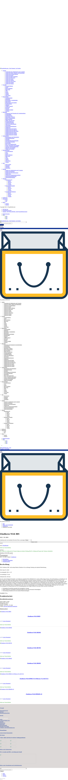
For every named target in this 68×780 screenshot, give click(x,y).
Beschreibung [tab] (5, 559)
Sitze (4, 163)
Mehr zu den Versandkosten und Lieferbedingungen (11, 765)
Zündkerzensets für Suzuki (11, 132)
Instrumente (5, 198)
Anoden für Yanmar (9, 83)
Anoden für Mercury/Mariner (11, 76)
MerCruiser (7, 89)
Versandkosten (5, 545)
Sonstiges (7, 111)
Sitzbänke (7, 166)
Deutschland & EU (4, 710)
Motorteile (5, 112)
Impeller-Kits (8, 173)
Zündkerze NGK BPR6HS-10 (34, 694)
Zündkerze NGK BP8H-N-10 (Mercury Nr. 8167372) (34, 678)
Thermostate (7, 125)
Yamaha (7, 94)
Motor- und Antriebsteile (8, 524)
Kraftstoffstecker (8, 115)
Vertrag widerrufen (4, 718)
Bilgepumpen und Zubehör (11, 102)
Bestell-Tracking (6, 213)
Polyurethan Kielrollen (10, 141)
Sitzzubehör (7, 168)
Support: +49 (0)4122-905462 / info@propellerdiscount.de (15, 211)
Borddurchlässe (8, 103)
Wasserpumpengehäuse (10, 177)
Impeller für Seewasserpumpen (11, 172)
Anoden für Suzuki (9, 78)
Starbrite (7, 204)
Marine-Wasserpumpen (10, 118)
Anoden (4, 70)
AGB (1, 719)
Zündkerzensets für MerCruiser (11, 131)
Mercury (10, 182)
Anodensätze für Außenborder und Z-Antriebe (15, 71)
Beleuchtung (8, 101)
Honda (6, 87)
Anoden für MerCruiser (10, 77)
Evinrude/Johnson (9, 86)
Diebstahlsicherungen (9, 138)
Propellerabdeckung (9, 121)
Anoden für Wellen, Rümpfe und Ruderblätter (15, 73)
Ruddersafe (5, 197)
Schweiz (2, 711)
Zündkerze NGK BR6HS (34, 663)
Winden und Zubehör (9, 149)
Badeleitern (7, 99)
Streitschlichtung (3, 725)
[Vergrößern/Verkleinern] (0, 778)
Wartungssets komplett (10, 185)
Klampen (7, 108)
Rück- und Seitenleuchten (10, 144)
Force (6, 152)
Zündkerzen (7, 127)
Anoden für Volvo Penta (10, 81)
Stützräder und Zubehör (10, 147)
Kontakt (1, 721)
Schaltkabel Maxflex (9, 122)
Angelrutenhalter (8, 97)
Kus (6, 201)
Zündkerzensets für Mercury (11, 130)
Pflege (4, 202)
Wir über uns (5, 209)
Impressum (2, 724)
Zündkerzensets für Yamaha (11, 134)
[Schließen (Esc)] (4, 778)
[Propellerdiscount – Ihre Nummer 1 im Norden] (10, 68)
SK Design (2, 735)
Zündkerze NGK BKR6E (34, 632)
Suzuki (6, 92)
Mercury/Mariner (8, 88)
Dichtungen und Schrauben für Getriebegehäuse (15, 113)
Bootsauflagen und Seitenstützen (12, 137)
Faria (6, 200)
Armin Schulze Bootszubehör (6, 732)
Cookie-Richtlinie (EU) (5, 720)
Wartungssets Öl (8, 179)
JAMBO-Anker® (9, 106)
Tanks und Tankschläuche (10, 124)
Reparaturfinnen (6, 150)
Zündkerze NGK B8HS (34, 616)
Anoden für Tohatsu (9, 80)
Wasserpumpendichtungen (10, 126)
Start (4, 523)
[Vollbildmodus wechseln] (1, 778)
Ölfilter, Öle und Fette (9, 120)
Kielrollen (7, 139)
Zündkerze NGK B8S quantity (6, 553)
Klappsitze (7, 165)
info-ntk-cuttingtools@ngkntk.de (10, 606)
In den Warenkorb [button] (6, 621)
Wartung (4, 178)
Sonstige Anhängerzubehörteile (11, 146)
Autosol (7, 203)
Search (2, 224)
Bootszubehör (5, 96)
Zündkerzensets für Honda (10, 128)
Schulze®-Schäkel (9, 109)
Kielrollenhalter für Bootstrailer (11, 140)
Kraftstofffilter (8, 114)
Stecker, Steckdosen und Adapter (12, 145)
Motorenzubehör (8, 119)
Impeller (4, 169)
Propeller (4, 84)
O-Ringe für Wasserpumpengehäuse (12, 175)
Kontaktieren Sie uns (7, 210)
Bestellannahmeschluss (5, 713)
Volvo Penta (7, 95)
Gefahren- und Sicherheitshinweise (7, 727)
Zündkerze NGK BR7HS (34, 648)
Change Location (34, 541)
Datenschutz (2, 722)
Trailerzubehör (6, 135)
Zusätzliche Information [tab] (8, 560)
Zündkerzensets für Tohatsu (11, 133)
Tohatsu (7, 93)
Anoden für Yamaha (9, 82)
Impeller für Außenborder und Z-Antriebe (14, 170)
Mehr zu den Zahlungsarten (6, 749)
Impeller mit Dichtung (10, 171)
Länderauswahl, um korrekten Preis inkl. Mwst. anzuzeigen (12, 540)
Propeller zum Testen (4, 726)
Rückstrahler (8, 143)
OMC (6, 90)
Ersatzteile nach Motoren (10, 191)
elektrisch (7, 105)
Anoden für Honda (9, 75)
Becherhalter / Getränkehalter (11, 100)
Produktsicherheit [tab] (6, 561)
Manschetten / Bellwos (10, 116)
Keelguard (7, 107)
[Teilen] (3, 778)
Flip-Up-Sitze (8, 164)
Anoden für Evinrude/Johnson (11, 74)
